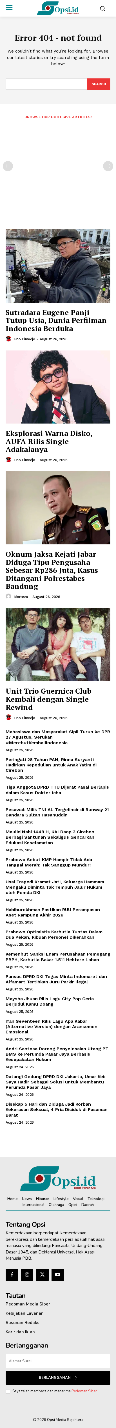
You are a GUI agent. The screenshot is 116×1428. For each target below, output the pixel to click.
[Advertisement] (58, 163)
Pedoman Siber (84, 1391)
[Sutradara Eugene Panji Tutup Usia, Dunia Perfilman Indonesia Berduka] (58, 265)
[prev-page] (8, 166)
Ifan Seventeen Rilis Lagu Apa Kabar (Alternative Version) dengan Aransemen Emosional (51, 1027)
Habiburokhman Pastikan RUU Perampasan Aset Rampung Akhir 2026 (53, 912)
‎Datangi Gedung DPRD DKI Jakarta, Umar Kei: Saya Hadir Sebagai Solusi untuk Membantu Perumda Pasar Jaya (55, 1082)
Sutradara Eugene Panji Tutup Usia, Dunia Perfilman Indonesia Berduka (56, 320)
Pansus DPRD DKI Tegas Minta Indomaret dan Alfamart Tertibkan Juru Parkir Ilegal (56, 979)
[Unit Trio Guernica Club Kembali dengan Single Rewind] (58, 644)
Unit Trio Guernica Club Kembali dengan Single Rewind (49, 699)
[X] (42, 1275)
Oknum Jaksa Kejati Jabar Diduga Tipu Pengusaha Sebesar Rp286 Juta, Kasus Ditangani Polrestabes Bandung (52, 570)
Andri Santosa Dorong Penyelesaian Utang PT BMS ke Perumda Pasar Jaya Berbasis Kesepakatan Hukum (57, 1054)
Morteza (21, 597)
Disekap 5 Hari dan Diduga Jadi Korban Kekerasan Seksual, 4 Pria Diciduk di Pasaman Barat (57, 1109)
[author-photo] (9, 339)
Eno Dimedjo (24, 339)
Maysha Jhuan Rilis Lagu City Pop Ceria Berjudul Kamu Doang (50, 1001)
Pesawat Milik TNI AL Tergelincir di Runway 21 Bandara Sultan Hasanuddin (57, 812)
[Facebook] (12, 1275)
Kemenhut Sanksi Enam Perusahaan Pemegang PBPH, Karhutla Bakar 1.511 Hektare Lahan (58, 956)
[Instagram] (27, 1275)
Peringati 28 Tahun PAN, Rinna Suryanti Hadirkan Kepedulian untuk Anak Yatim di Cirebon (51, 765)
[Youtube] (58, 1275)
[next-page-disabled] (108, 166)
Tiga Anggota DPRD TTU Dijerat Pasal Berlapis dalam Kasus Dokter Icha (57, 789)
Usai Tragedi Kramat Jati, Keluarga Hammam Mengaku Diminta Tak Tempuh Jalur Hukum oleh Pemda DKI (55, 887)
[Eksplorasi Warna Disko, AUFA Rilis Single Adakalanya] (58, 387)
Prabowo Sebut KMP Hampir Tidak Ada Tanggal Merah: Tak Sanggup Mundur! (49, 862)
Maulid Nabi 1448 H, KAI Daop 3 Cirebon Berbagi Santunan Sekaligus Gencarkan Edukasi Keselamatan (50, 837)
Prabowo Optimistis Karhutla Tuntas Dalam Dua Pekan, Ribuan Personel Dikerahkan (54, 934)
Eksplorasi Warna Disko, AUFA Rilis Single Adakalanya (49, 441)
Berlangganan (55, 1377)
